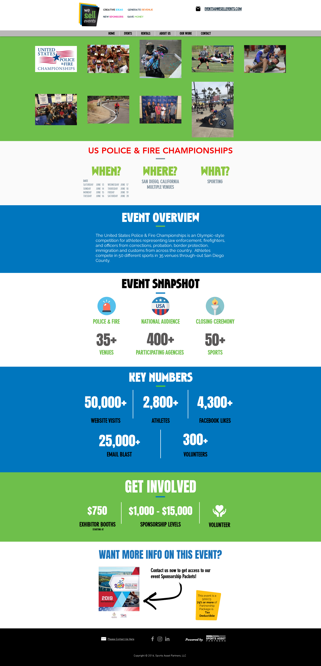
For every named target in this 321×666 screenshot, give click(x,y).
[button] (127, 33)
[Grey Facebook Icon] (152, 639)
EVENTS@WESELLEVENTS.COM (223, 9)
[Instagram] (160, 639)
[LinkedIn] (167, 639)
